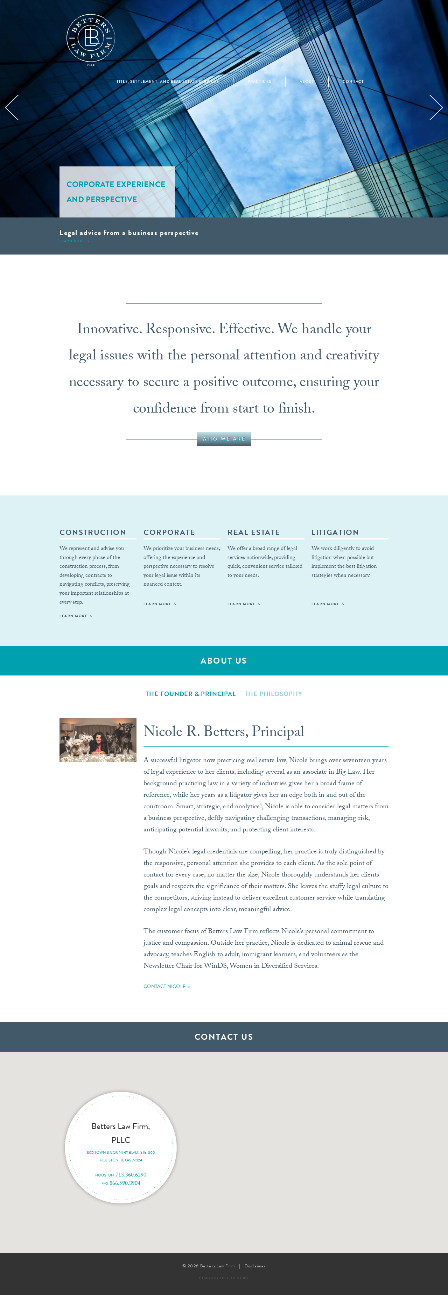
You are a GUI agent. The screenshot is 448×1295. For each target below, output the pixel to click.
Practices (259, 82)
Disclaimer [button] (255, 1266)
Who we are (224, 439)
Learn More (72, 241)
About (307, 82)
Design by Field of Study (224, 1278)
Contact (353, 82)
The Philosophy (273, 694)
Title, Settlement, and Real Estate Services (168, 82)
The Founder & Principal (191, 694)
